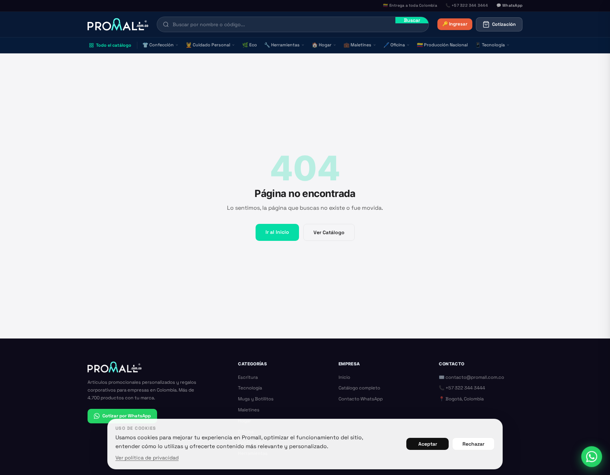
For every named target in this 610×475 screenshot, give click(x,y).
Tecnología (490, 45)
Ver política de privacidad (147, 457)
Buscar (412, 20)
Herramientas (282, 45)
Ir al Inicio (277, 232)
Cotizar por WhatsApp (126, 416)
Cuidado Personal (208, 45)
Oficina (394, 45)
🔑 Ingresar (454, 24)
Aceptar (427, 444)
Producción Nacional (442, 45)
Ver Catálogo (329, 232)
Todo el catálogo (113, 45)
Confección (158, 45)
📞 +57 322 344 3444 (462, 388)
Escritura (248, 377)
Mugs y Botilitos (256, 399)
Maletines (357, 45)
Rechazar (473, 444)
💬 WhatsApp (509, 5)
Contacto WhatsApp (361, 399)
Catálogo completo (359, 388)
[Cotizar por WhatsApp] (591, 456)
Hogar (321, 45)
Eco (249, 45)
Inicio (344, 377)
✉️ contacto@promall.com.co (471, 377)
